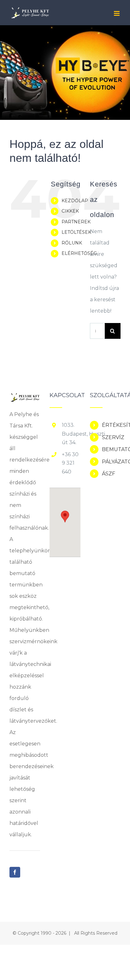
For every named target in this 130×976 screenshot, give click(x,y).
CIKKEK (70, 211)
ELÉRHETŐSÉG (79, 253)
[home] (24, 398)
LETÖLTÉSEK (76, 232)
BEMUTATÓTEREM (111, 449)
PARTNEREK (76, 222)
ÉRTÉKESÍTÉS (111, 425)
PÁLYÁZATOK (111, 462)
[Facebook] (14, 872)
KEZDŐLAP (75, 200)
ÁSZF (108, 474)
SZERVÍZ (111, 437)
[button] (65, 516)
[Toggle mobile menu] (117, 13)
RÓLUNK (72, 243)
